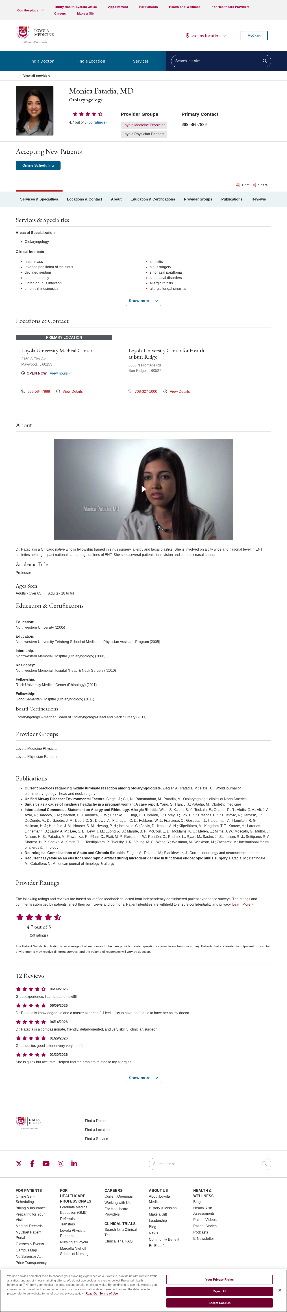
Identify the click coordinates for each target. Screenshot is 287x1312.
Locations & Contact (84, 199)
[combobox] (221, 61)
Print (245, 185)
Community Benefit (164, 1239)
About (116, 199)
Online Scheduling (38, 165)
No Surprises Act (29, 1256)
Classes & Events (30, 1244)
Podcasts (200, 1232)
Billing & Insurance (31, 1208)
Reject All (219, 1291)
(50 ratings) (97, 122)
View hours (59, 373)
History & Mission (163, 1208)
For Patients (148, 7)
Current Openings (118, 1196)
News (153, 1233)
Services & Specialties (39, 199)
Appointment (118, 7)
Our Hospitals (27, 10)
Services (140, 61)
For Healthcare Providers (231, 7)
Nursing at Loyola (74, 1242)
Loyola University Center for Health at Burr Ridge (166, 353)
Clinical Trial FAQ (118, 1241)
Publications (232, 199)
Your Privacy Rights (219, 1279)
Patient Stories (205, 1226)
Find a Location (90, 61)
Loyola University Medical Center (56, 350)
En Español (158, 1246)
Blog (152, 1227)
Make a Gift (85, 13)
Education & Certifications (152, 199)
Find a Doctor (41, 61)
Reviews (259, 199)
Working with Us (117, 1203)
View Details (72, 391)
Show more (140, 301)
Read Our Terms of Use (102, 1293)
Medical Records (29, 1226)
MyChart (254, 35)
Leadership (158, 1221)
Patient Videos (205, 1220)
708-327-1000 (146, 391)
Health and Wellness (184, 7)
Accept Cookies (219, 1302)
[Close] (280, 1290)
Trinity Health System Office (75, 7)
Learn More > (242, 904)
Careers (60, 13)
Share (262, 185)
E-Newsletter (203, 1238)
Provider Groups (198, 199)
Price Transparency (31, 1263)
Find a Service (96, 1139)
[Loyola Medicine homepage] (35, 42)
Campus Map (26, 1250)
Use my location (205, 35)
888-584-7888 (194, 124)
